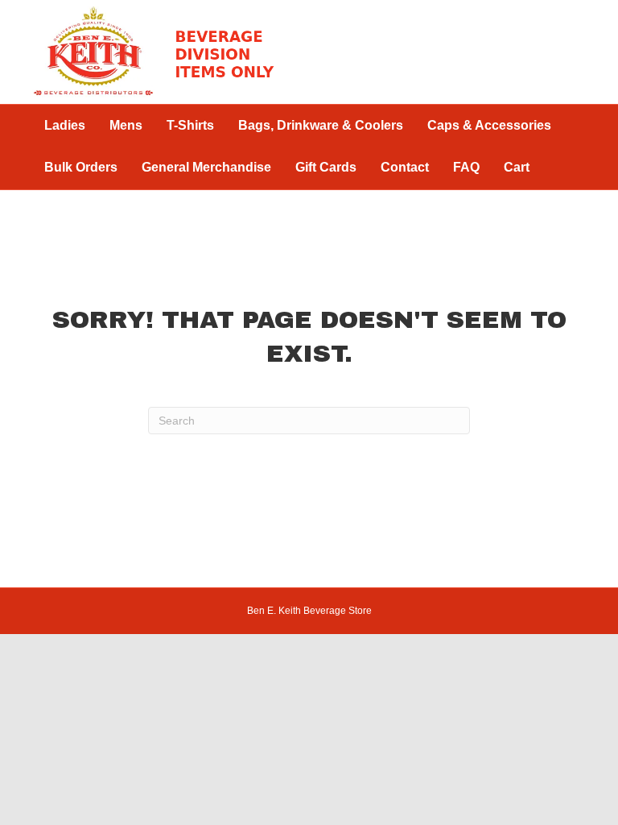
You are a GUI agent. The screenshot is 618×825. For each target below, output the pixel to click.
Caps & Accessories (489, 125)
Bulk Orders (80, 167)
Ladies (64, 125)
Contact (405, 167)
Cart (516, 167)
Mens (125, 125)
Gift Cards (325, 167)
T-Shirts (190, 125)
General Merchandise (206, 167)
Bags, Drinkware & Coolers (320, 125)
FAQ (466, 167)
